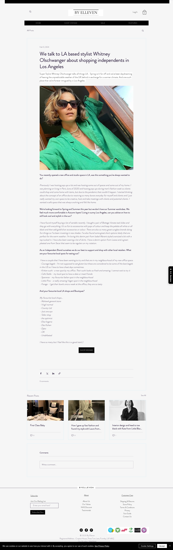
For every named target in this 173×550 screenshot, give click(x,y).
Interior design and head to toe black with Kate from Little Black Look (127, 427)
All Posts (30, 30)
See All (143, 395)
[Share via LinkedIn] (53, 373)
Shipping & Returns (127, 501)
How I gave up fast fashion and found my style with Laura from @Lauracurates (85, 427)
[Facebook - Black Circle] (86, 530)
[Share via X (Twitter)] (47, 373)
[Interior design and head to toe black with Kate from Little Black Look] (127, 410)
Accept (162, 546)
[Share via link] (59, 373)
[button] (144, 12)
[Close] (169, 546)
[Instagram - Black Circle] (81, 530)
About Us (86, 501)
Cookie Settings (147, 546)
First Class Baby (37, 425)
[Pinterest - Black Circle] (91, 530)
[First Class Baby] (45, 410)
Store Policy (127, 504)
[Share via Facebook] (41, 373)
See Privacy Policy (102, 546)
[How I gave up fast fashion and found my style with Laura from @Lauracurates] (86, 410)
